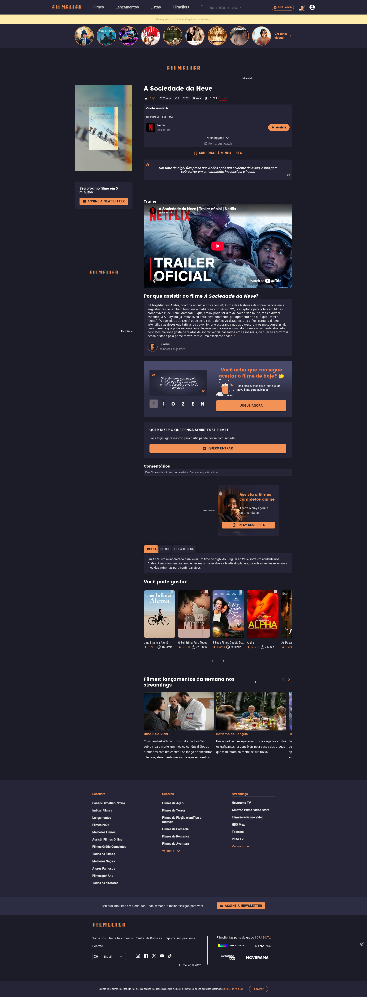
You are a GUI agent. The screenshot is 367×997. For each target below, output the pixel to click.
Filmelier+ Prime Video (248, 817)
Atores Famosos (103, 868)
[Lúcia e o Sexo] (261, 35)
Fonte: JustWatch (220, 143)
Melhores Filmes (103, 832)
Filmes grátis (162, 19)
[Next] (223, 661)
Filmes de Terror (173, 810)
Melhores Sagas (103, 861)
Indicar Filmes (102, 810)
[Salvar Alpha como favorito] (275, 591)
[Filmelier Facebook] (146, 956)
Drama (197, 98)
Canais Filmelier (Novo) (108, 803)
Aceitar (259, 989)
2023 (186, 98)
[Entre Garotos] (106, 35)
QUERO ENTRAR (221, 448)
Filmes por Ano (102, 876)
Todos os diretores (105, 883)
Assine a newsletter (106, 201)
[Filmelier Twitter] (154, 956)
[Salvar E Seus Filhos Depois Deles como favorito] (241, 591)
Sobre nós (99, 938)
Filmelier (164, 344)
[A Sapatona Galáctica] (128, 35)
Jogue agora (251, 405)
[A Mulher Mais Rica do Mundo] (217, 35)
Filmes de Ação (173, 803)
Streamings (240, 794)
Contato (97, 946)
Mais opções (215, 138)
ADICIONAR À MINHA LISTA (220, 153)
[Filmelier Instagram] (138, 956)
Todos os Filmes (103, 854)
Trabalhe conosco (121, 938)
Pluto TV (238, 839)
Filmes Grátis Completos (109, 847)
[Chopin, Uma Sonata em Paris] (84, 35)
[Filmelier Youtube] (162, 956)
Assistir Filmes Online (107, 839)
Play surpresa (252, 525)
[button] (121, 956)
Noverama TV (241, 803)
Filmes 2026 (100, 825)
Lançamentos (101, 817)
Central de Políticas (233, 989)
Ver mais (168, 851)
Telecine (238, 832)
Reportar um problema (180, 938)
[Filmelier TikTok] (170, 956)
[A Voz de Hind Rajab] (172, 35)
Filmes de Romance (175, 836)
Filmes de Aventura (175, 843)
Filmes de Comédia (175, 829)
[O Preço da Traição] (195, 35)
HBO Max (238, 824)
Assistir (281, 127)
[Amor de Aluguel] (150, 35)
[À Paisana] (239, 35)
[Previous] (213, 661)
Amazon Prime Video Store (251, 810)
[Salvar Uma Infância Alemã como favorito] (172, 591)
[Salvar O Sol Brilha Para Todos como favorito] (206, 591)
